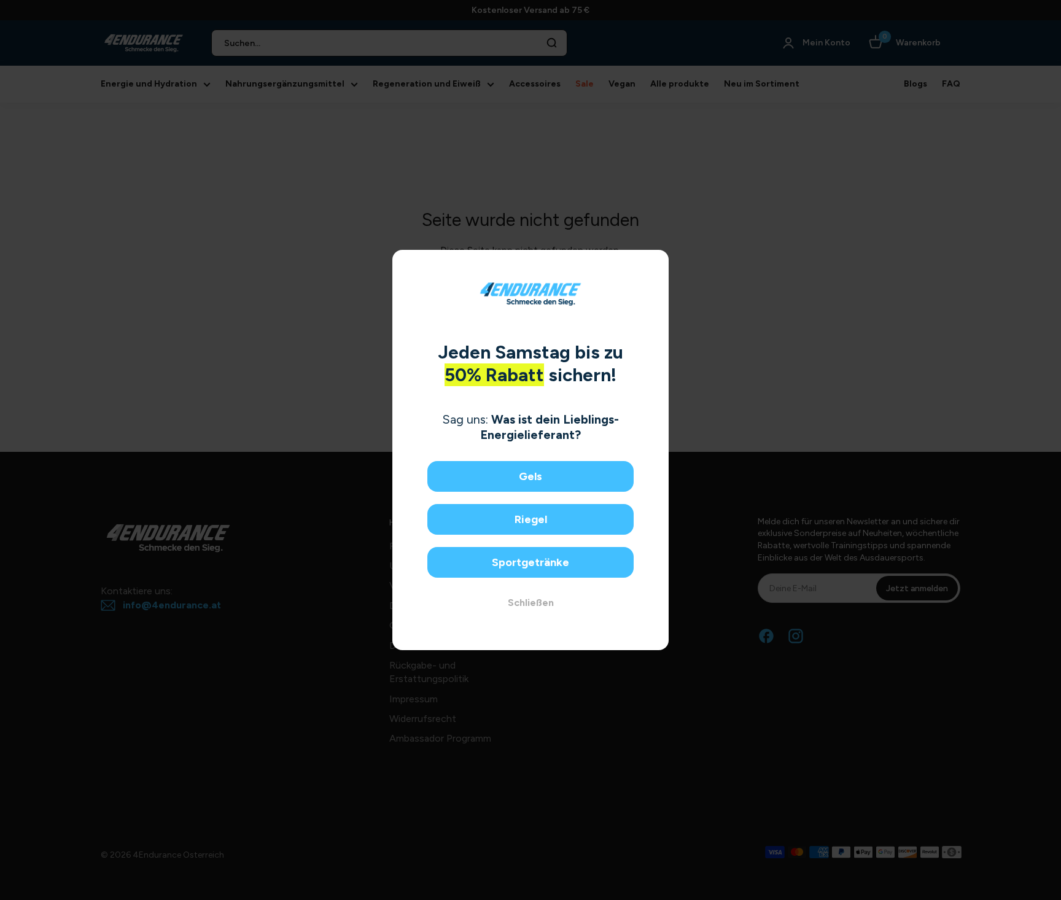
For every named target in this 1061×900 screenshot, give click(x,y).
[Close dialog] (655, 263)
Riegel (531, 519)
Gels (530, 476)
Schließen (531, 602)
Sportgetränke (530, 562)
